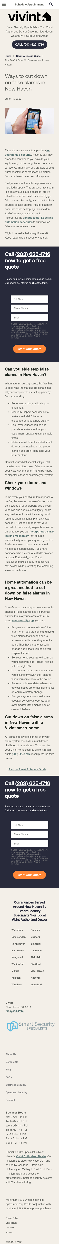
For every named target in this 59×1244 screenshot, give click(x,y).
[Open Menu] (4, 4)
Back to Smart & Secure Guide (27, 769)
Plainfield (36, 957)
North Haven (18, 943)
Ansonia (35, 977)
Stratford (36, 964)
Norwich (35, 930)
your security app (23, 620)
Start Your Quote (29, 349)
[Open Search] (51, 4)
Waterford (36, 984)
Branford (36, 943)
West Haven (37, 970)
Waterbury (17, 930)
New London (18, 936)
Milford (15, 970)
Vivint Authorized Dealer (31, 1156)
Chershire (36, 950)
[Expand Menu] (35, 23)
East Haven (17, 950)
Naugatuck (17, 957)
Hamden (16, 977)
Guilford (35, 936)
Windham (16, 984)
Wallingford (17, 964)
